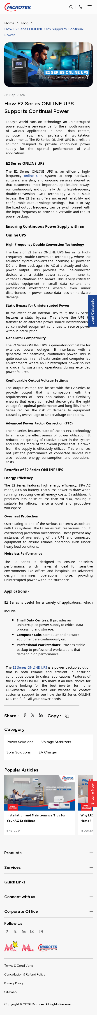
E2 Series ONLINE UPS (30, 667)
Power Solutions (20, 742)
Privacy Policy (13, 983)
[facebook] (24, 715)
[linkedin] (41, 715)
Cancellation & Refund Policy (24, 974)
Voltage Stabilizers (56, 742)
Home (9, 23)
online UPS (33, 175)
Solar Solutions (19, 752)
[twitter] (32, 715)
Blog (24, 23)
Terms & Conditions (18, 966)
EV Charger (48, 752)
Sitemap (10, 992)
